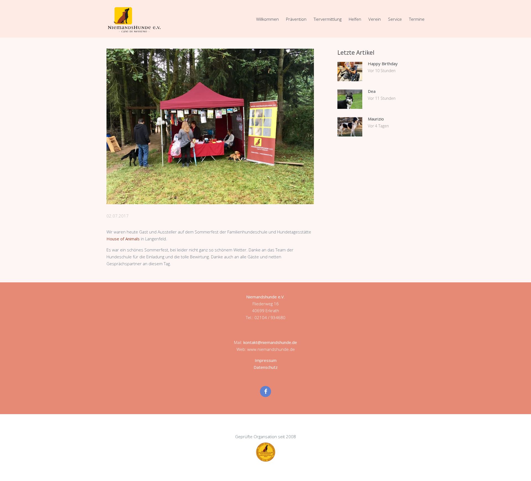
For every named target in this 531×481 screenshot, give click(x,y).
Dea (372, 91)
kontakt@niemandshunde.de (270, 342)
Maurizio (376, 119)
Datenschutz (266, 367)
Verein (374, 19)
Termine (417, 19)
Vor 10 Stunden (381, 70)
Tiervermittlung (328, 19)
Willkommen (267, 19)
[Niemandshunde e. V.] (134, 19)
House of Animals (123, 238)
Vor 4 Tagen (378, 125)
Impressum (266, 360)
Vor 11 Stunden (381, 98)
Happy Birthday (383, 63)
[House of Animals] (210, 126)
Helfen (355, 19)
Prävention (296, 19)
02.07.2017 (117, 216)
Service (395, 19)
